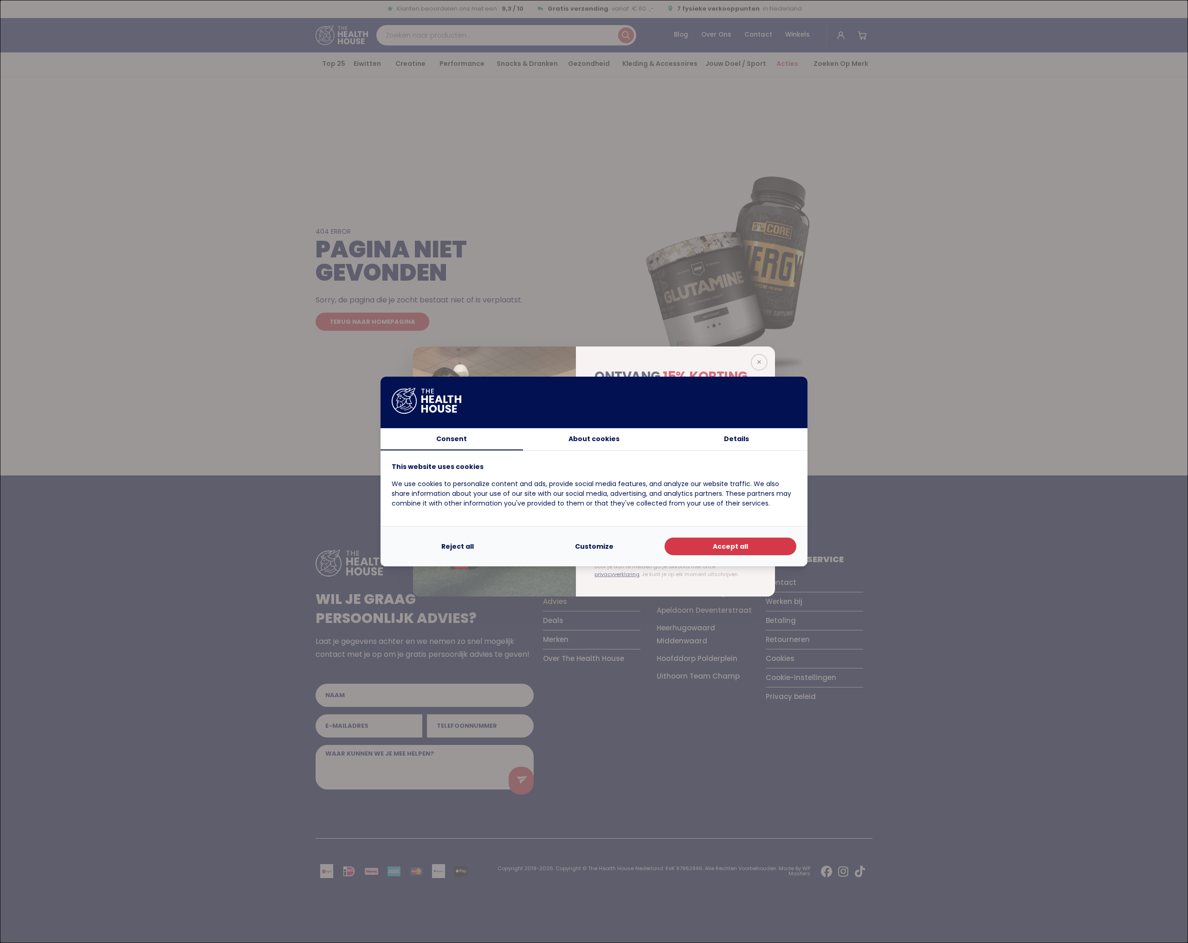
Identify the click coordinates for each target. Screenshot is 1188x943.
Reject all (457, 546)
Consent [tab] (451, 438)
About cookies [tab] (594, 438)
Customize (594, 546)
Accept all (730, 546)
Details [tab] (736, 438)
